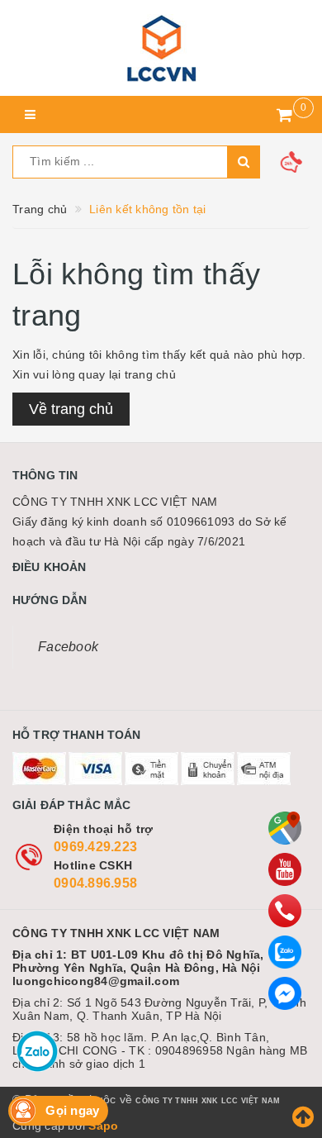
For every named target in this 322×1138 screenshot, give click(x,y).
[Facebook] (284, 993)
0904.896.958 (95, 883)
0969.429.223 (95, 847)
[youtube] (284, 869)
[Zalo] (284, 952)
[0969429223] (284, 910)
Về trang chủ (71, 409)
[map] (284, 828)
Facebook (68, 647)
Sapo (103, 1125)
